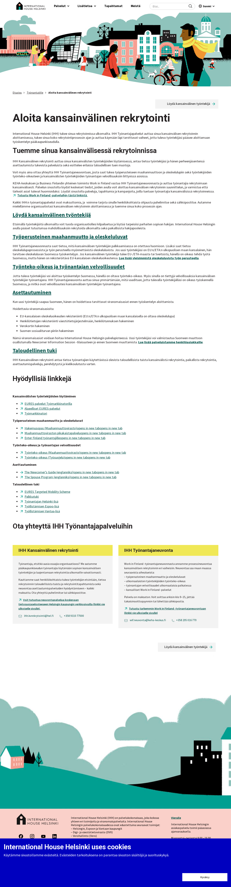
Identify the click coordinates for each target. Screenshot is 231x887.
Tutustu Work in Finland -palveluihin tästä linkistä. (52, 195)
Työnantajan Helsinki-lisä (41, 501)
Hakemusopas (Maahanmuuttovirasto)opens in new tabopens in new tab (73, 428)
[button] (62, 6)
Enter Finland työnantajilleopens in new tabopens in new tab (65, 438)
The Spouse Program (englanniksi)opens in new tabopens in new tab (70, 477)
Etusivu (17, 92)
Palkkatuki (32, 496)
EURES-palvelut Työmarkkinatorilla (48, 404)
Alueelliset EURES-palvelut (42, 408)
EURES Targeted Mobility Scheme (47, 492)
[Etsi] (190, 6)
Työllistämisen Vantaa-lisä (42, 511)
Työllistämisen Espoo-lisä (42, 506)
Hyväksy (205, 877)
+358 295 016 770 (186, 620)
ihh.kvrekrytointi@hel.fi (38, 615)
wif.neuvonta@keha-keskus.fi (147, 620)
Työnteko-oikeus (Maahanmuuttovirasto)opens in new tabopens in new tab (75, 452)
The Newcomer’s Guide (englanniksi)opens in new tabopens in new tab (71, 472)
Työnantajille (35, 92)
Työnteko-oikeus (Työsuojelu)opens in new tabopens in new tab (67, 457)
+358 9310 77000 (73, 615)
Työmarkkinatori (36, 413)
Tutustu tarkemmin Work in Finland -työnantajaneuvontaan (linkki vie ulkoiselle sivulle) (165, 611)
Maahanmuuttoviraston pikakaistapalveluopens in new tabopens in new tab (75, 433)
